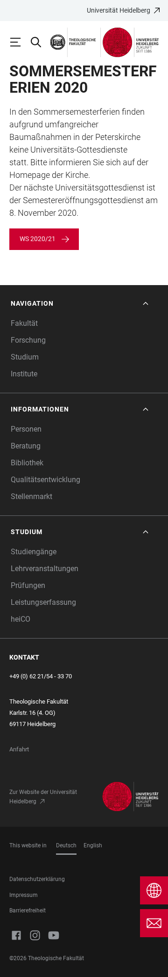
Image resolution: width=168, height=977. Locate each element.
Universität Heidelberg (118, 10)
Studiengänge (33, 551)
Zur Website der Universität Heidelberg (43, 797)
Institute (24, 373)
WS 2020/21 (38, 238)
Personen (26, 429)
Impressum (23, 895)
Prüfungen (28, 585)
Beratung (26, 445)
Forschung (28, 340)
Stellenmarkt (31, 496)
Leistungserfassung (43, 602)
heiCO (20, 619)
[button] (80, 304)
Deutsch (66, 845)
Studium (25, 357)
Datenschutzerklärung (37, 879)
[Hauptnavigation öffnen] (19, 42)
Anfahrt (19, 749)
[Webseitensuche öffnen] (40, 42)
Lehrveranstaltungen (44, 568)
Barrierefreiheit (27, 910)
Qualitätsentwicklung (45, 479)
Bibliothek (27, 462)
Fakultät (24, 323)
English (93, 845)
